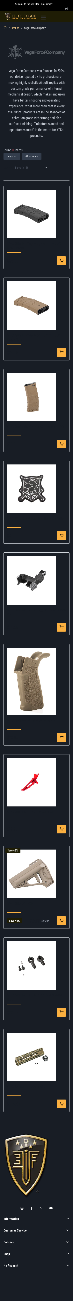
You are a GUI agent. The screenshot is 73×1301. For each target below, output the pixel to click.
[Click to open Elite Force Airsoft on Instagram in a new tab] (22, 1208)
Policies (9, 1242)
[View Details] (61, 260)
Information (11, 1218)
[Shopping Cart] (66, 8)
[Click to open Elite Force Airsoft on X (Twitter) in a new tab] (41, 1208)
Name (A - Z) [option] (21, 167)
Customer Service (15, 1230)
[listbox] (32, 167)
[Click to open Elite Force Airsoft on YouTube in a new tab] (51, 1208)
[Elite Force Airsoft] (20, 16)
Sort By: (8, 167)
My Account (11, 1265)
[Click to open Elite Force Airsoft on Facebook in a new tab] (31, 1208)
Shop (7, 1254)
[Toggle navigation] (45, 17)
